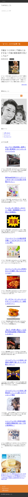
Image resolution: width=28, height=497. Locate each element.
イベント (12, 59)
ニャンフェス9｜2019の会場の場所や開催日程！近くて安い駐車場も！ (15, 423)
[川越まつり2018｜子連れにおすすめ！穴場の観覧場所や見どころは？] (14, 73)
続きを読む (24, 84)
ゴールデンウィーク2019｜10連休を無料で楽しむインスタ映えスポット (15, 362)
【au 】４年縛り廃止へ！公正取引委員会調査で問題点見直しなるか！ (15, 332)
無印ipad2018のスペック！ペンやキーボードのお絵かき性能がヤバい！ (15, 180)
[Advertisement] (14, 27)
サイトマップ (7, 134)
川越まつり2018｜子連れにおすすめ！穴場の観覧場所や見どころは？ (14, 53)
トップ (3, 486)
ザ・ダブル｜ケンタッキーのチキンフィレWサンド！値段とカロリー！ (15, 301)
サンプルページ (7, 136)
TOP (6, 10)
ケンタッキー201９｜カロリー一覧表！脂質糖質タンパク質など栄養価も (15, 210)
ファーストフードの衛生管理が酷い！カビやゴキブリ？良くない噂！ (15, 240)
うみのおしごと (6, 5)
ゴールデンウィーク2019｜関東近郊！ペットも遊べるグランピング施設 (15, 393)
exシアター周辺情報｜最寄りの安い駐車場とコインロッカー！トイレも (15, 149)
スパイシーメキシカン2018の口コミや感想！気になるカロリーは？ (15, 271)
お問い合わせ (7, 133)
